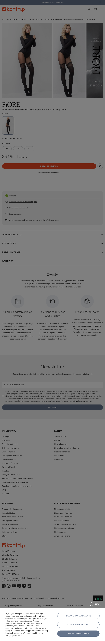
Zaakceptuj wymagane (78, 616)
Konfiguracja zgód (78, 624)
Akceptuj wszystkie (78, 633)
